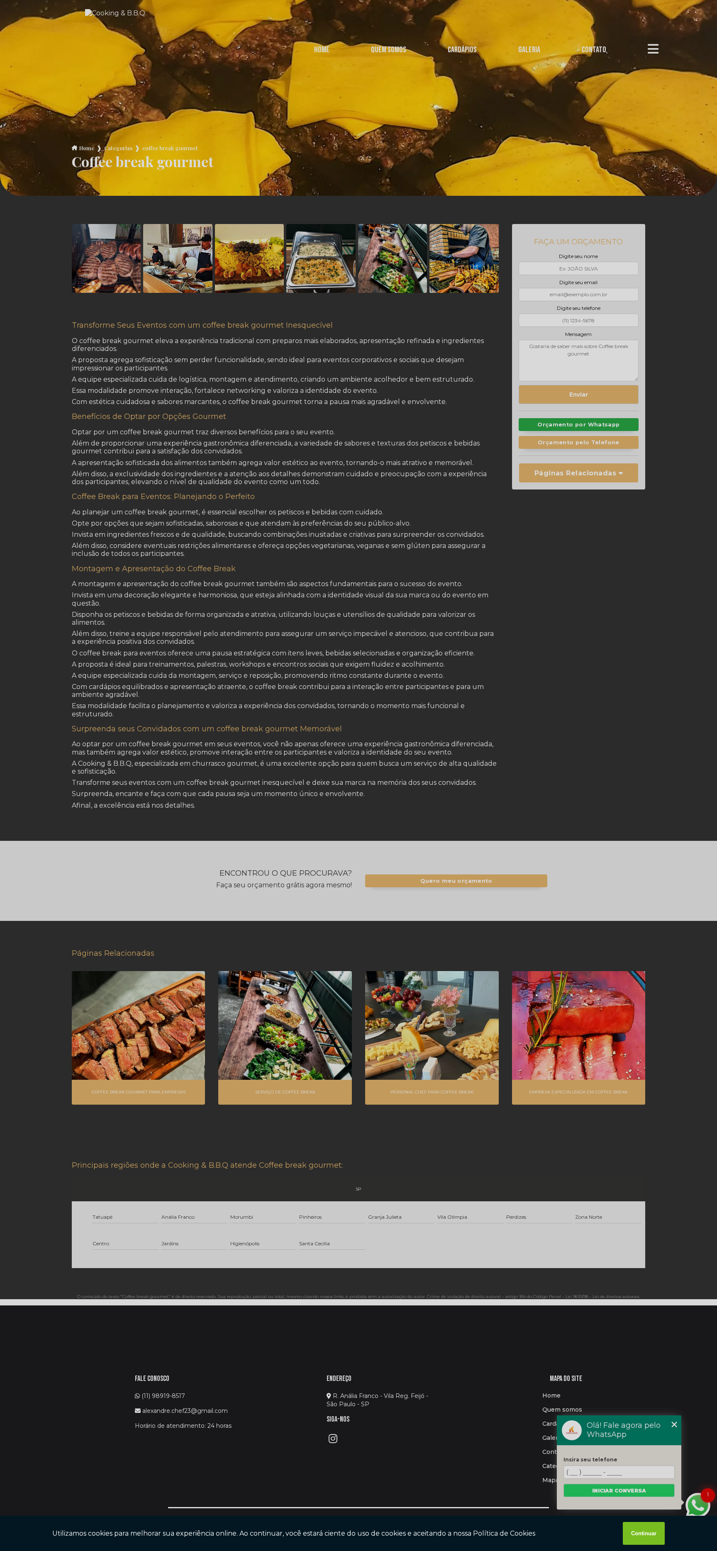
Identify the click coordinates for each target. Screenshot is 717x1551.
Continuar (643, 1533)
